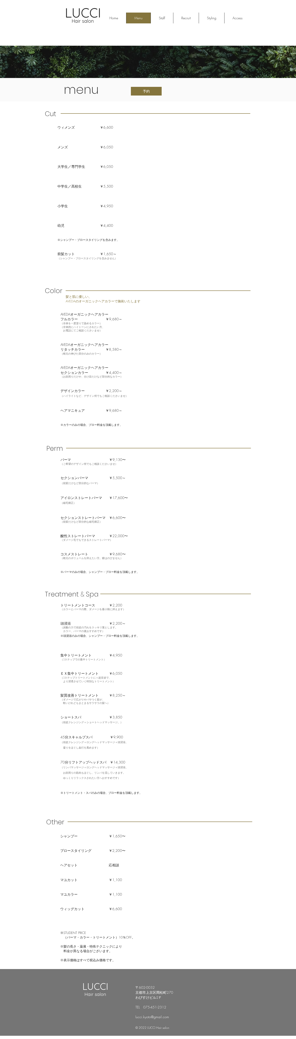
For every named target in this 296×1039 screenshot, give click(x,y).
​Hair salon (95, 994)
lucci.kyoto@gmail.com (152, 1017)
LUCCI (95, 986)
